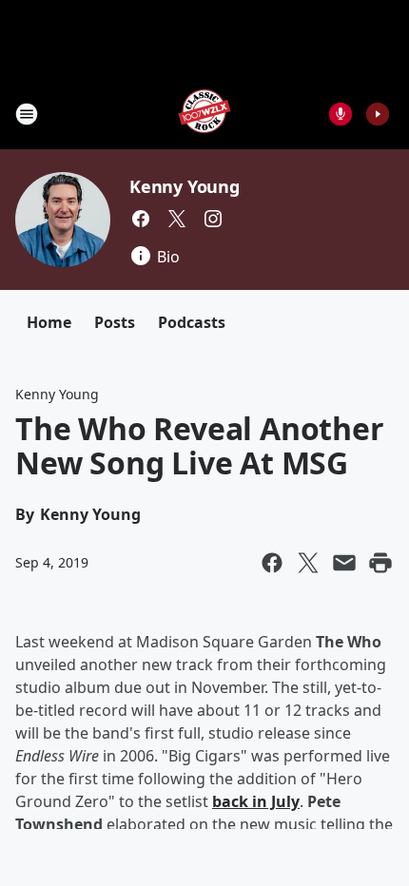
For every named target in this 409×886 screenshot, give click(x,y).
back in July (256, 801)
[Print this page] (380, 562)
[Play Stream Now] (377, 114)
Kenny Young (184, 186)
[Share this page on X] (308, 562)
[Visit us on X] (177, 218)
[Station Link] (204, 113)
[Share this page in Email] (344, 562)
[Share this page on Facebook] (272, 562)
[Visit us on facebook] (140, 218)
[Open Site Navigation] (26, 114)
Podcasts (191, 322)
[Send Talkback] (340, 114)
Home (49, 322)
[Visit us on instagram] (213, 218)
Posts (114, 322)
